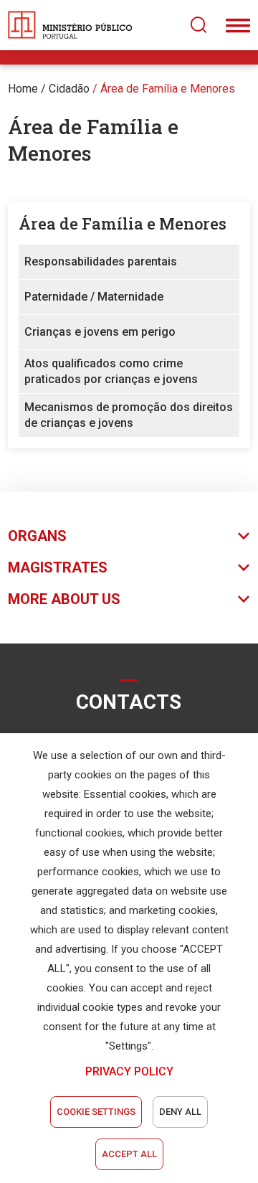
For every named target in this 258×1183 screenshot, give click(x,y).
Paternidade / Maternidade (93, 296)
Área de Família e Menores (167, 88)
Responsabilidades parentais (100, 261)
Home (23, 88)
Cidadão (69, 88)
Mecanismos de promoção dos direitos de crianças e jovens (128, 415)
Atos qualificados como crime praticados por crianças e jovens (111, 371)
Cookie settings (96, 1111)
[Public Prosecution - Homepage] (70, 25)
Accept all (129, 1154)
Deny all (180, 1111)
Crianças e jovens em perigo (100, 332)
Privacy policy (129, 1071)
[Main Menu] (238, 25)
